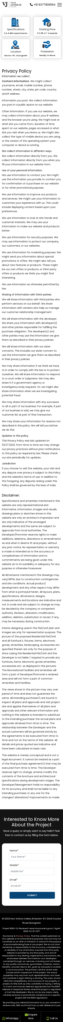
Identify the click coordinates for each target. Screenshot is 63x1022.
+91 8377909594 (44, 5)
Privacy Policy (23, 936)
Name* (14, 850)
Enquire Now (32, 1016)
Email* (14, 879)
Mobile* (14, 865)
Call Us (53, 1018)
